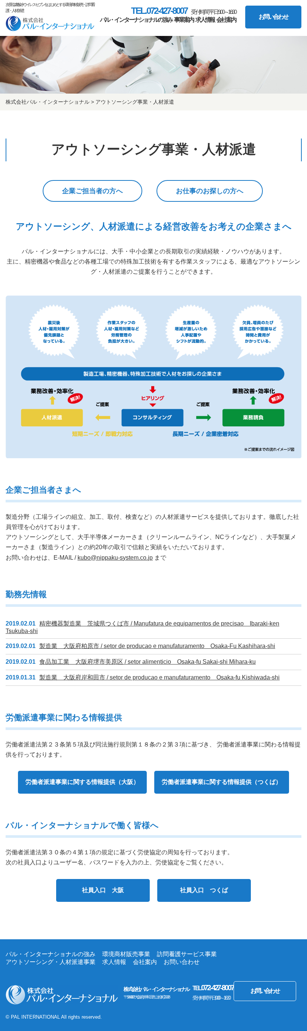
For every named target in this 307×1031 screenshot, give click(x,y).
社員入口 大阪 (103, 890)
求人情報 (205, 19)
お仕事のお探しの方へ (209, 191)
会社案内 (226, 19)
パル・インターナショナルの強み (136, 19)
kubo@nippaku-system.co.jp (115, 557)
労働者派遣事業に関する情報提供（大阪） (82, 782)
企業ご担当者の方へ (92, 191)
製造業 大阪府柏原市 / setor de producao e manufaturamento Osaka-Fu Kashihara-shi (157, 646)
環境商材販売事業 (126, 954)
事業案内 (184, 19)
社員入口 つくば (204, 890)
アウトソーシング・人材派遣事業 (50, 962)
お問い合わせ (273, 16)
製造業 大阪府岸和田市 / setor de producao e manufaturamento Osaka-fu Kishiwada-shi (159, 677)
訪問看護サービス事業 (187, 954)
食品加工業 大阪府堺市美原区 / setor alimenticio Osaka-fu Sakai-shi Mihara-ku (147, 662)
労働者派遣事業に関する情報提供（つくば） (222, 782)
